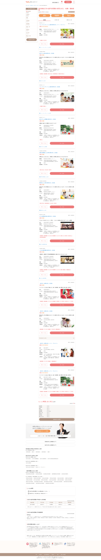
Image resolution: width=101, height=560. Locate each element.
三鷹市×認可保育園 (29, 479)
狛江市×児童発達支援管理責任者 (53, 458)
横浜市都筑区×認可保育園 (48, 481)
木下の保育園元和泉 (43, 244)
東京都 (35, 5)
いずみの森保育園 (43, 278)
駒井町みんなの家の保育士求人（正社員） (47, 182)
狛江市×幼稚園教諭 (35, 458)
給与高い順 (57, 19)
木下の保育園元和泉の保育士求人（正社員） (47, 216)
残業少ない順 (69, 19)
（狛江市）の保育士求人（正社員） (46, 283)
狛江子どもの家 (42, 80)
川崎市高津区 (38, 451)
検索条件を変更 (32, 39)
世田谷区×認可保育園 (37, 478)
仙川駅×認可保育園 (65, 473)
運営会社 (53, 554)
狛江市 (38, 5)
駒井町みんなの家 (43, 210)
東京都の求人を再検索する (50, 441)
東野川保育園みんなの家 (44, 176)
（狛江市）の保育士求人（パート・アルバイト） (48, 343)
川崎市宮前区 (44, 451)
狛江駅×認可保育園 (39, 473)
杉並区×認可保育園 (60, 478)
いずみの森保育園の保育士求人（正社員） (47, 250)
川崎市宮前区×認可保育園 (40, 483)
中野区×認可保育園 (53, 478)
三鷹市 (48, 451)
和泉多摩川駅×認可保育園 (30, 473)
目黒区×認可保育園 (29, 478)
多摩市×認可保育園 (60, 479)
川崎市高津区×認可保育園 (68, 481)
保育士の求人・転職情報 (29, 5)
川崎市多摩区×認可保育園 (30, 483)
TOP (36, 554)
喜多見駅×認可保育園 (46, 473)
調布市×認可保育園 (44, 479)
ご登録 (57, 554)
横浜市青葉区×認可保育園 (38, 481)
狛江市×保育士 (28, 458)
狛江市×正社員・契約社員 (30, 467)
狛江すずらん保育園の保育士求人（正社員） (47, 119)
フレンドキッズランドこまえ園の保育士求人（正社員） (49, 86)
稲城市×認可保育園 (68, 479)
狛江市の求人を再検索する (50, 445)
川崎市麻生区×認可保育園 (49, 483)
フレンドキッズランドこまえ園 (45, 47)
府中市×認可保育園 (37, 479)
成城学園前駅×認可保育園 (56, 473)
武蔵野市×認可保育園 (68, 478)
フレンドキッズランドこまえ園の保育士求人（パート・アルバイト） (52, 24)
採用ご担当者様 (63, 554)
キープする (44, 43)
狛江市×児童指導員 (43, 458)
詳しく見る (62, 43)
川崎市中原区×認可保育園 (58, 481)
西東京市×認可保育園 (29, 481)
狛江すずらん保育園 (43, 146)
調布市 (33, 451)
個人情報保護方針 (46, 554)
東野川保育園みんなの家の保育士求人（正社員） (48, 152)
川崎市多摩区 (28, 451)
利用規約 (40, 554)
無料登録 (68, 2)
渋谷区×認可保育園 (45, 478)
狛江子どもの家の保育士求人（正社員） (47, 53)
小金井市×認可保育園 (52, 479)
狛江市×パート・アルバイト (40, 467)
